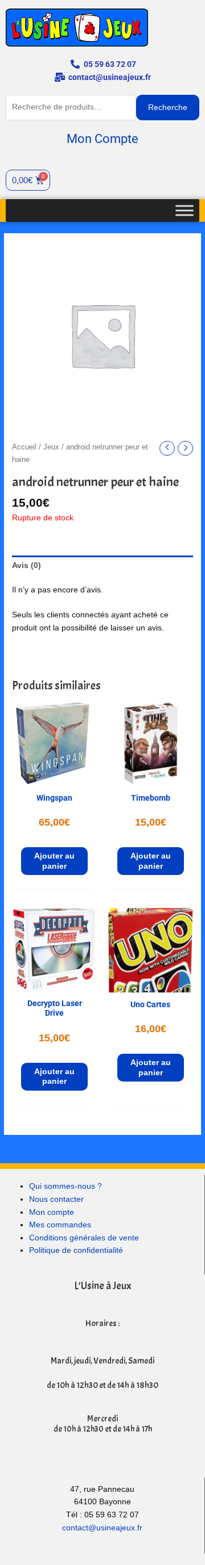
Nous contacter (56, 1199)
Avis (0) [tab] (26, 565)
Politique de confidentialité (76, 1250)
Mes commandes (60, 1225)
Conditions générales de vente (84, 1238)
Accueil (24, 447)
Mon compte (51, 1212)
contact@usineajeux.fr (102, 1528)
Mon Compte (102, 139)
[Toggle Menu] (184, 210)
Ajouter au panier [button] (54, 861)
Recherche (167, 107)
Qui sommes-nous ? (65, 1186)
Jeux (51, 447)
